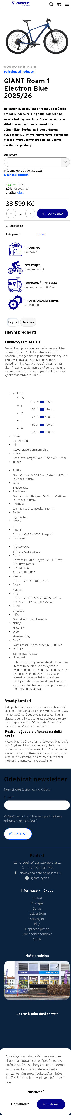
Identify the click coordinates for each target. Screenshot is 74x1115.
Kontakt (37, 898)
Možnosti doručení (16, 175)
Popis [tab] (12, 322)
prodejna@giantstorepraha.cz (40, 862)
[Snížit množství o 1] (11, 213)
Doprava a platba (37, 929)
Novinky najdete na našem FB (40, 873)
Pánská (41, 234)
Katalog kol (37, 919)
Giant (20, 192)
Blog (37, 924)
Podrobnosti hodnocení (20, 71)
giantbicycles (40, 878)
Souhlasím (51, 1104)
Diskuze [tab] (28, 322)
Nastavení (35, 1092)
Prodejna (37, 903)
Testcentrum (37, 913)
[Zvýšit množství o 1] (30, 213)
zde (8, 1082)
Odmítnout (20, 1104)
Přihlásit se (17, 834)
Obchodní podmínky (37, 934)
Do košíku (55, 213)
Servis (37, 908)
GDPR (37, 939)
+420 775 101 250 (40, 868)
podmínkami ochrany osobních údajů (33, 818)
